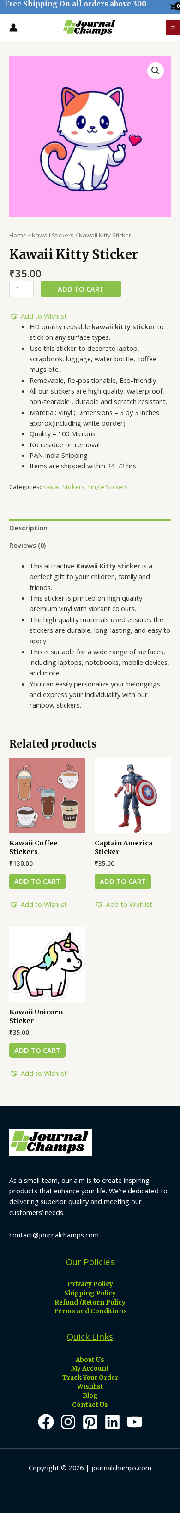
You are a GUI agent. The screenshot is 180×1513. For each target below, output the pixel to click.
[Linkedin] (112, 1422)
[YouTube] (134, 1422)
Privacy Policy (90, 1284)
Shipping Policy (90, 1293)
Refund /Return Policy (90, 1302)
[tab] (90, 528)
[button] (38, 316)
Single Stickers (107, 487)
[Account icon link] (13, 27)
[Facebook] (46, 1422)
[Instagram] (68, 1422)
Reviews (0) (27, 545)
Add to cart (81, 288)
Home (18, 235)
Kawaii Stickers (53, 235)
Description (28, 527)
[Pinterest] (90, 1422)
